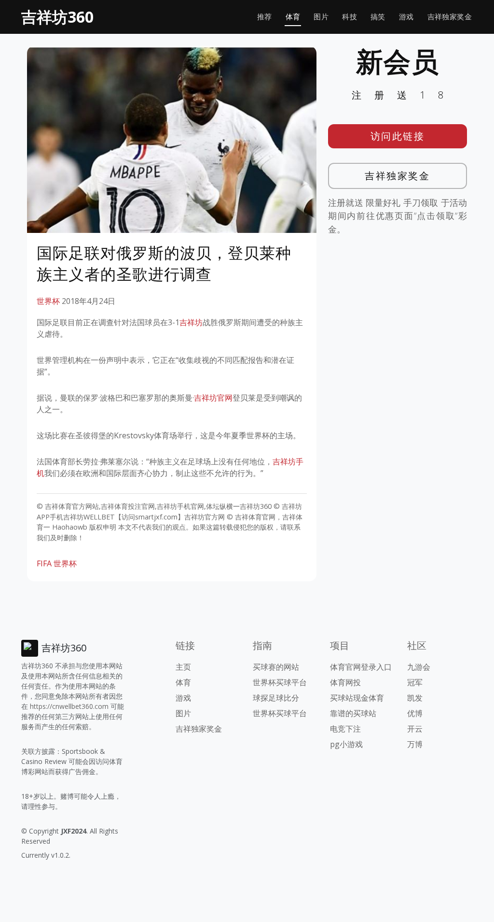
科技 (349, 16)
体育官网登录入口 (361, 667)
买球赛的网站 (276, 667)
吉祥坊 (191, 322)
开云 (415, 728)
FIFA (44, 563)
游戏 (406, 16)
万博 (415, 744)
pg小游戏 (346, 744)
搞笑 (377, 16)
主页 (183, 667)
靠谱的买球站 (353, 713)
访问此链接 (397, 136)
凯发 (415, 697)
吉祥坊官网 (213, 397)
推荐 (264, 16)
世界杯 (48, 301)
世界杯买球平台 (280, 682)
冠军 (415, 682)
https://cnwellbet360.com (69, 706)
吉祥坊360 (57, 16)
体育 (293, 16)
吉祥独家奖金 (449, 16)
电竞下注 (345, 728)
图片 (321, 16)
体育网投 (345, 682)
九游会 (418, 667)
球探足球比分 (276, 697)
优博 (415, 713)
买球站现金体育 (357, 697)
